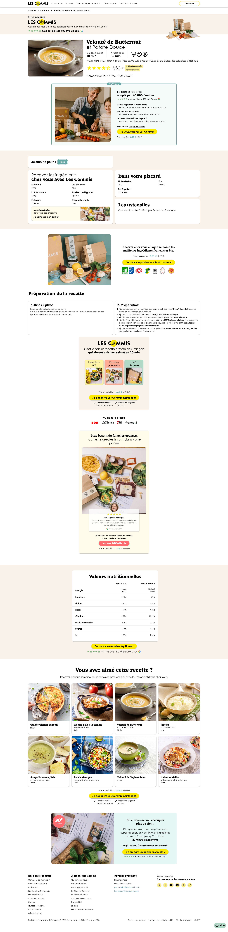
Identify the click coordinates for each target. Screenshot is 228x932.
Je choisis (16, 919)
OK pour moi (44, 919)
